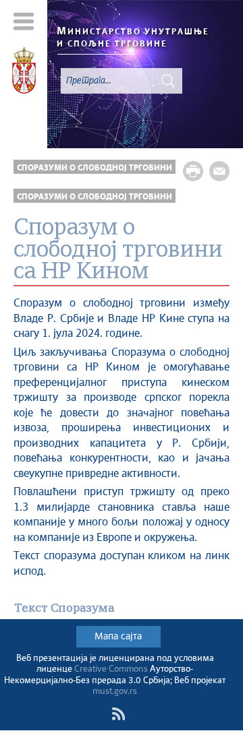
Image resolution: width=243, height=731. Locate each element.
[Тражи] (168, 81)
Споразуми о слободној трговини (94, 197)
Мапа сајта (118, 636)
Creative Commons (111, 669)
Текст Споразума (64, 608)
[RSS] (118, 714)
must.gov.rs (114, 691)
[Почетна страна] (24, 72)
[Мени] (24, 21)
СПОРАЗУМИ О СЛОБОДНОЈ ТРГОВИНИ (94, 168)
